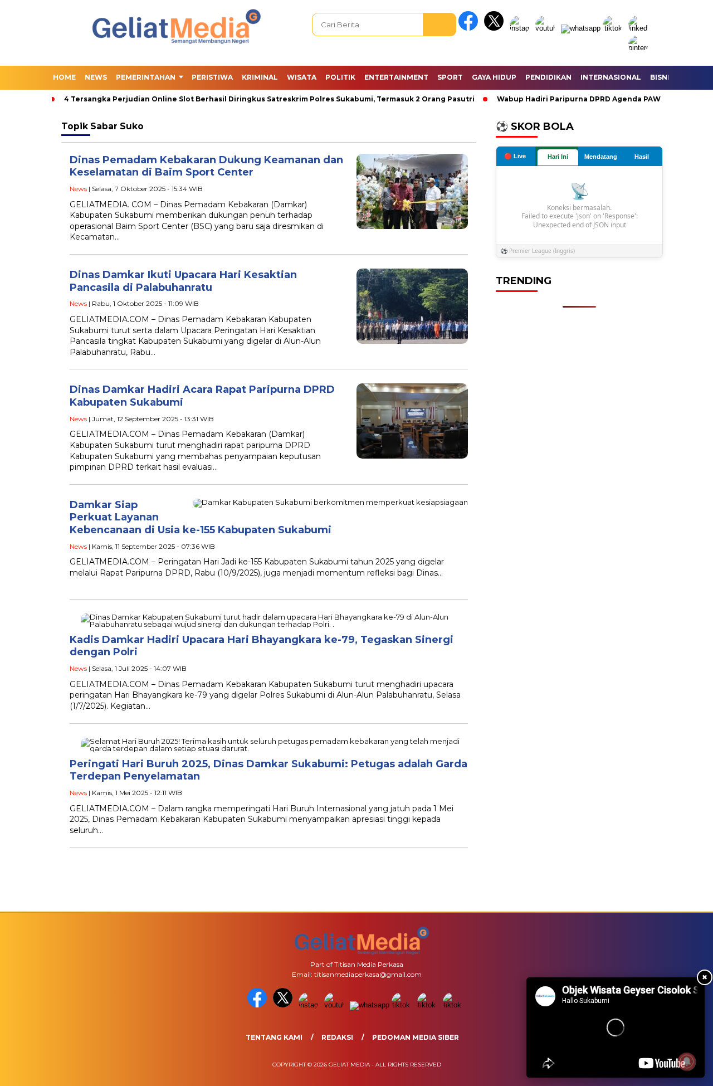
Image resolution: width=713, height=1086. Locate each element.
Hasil (641, 156)
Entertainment (396, 77)
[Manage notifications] (687, 1061)
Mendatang (600, 156)
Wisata (301, 77)
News (96, 77)
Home (64, 77)
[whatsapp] (580, 28)
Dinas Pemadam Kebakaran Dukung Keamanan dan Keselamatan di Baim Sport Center (206, 166)
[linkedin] (640, 28)
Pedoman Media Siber (415, 1037)
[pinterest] (640, 47)
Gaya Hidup (494, 77)
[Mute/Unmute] (557, 1065)
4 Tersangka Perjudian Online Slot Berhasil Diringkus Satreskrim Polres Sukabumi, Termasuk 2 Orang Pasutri (269, 99)
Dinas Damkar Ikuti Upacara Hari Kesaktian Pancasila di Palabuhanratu (183, 281)
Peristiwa (212, 77)
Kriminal (260, 77)
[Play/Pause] (538, 1065)
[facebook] (470, 28)
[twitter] (495, 28)
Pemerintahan (145, 77)
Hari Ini (558, 156)
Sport (450, 77)
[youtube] (547, 28)
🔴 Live (515, 156)
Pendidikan (548, 77)
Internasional (610, 77)
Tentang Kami (274, 1037)
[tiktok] (614, 28)
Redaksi (337, 1037)
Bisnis (662, 77)
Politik (340, 77)
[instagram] (521, 28)
